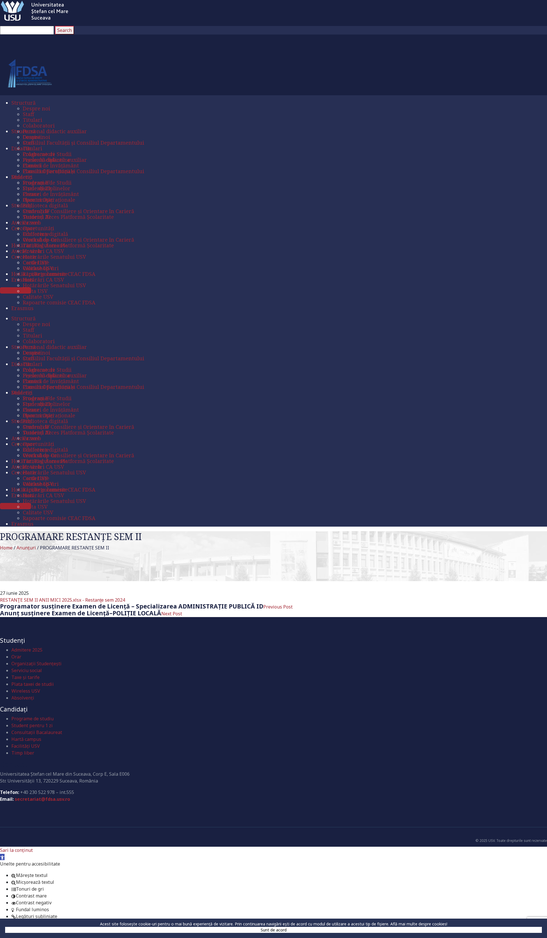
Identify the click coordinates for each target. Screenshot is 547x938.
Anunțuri (26, 548)
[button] (2, 857)
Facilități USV (25, 746)
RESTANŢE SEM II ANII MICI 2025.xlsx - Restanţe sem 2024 (62, 600)
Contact (13, 764)
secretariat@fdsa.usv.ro (42, 799)
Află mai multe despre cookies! (418, 924)
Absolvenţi (22, 698)
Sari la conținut (16, 850)
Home (6, 548)
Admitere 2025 (26, 650)
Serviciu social (26, 670)
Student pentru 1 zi (32, 725)
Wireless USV (25, 691)
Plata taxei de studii (32, 684)
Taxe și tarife (25, 677)
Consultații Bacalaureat (36, 732)
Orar (16, 657)
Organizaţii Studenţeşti (36, 663)
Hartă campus (26, 739)
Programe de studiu (32, 718)
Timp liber (22, 753)
